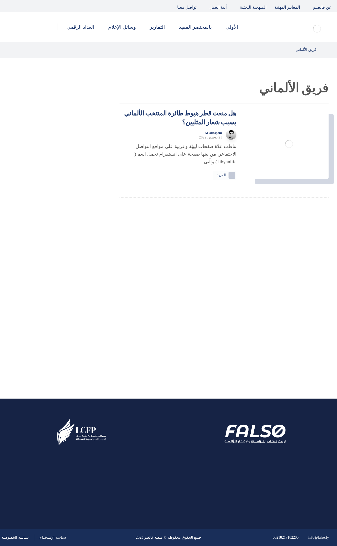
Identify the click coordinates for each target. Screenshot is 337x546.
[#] (97, 500)
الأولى (81, 292)
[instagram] (7, 6)
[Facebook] (32, 6)
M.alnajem (213, 133)
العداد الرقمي (74, 348)
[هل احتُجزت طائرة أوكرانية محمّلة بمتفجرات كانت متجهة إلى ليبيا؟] (88, 223)
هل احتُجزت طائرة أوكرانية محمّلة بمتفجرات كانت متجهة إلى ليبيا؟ (46, 222)
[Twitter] (19, 6)
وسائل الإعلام (74, 334)
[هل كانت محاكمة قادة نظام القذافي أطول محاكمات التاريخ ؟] (88, 169)
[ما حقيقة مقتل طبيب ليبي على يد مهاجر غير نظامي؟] (88, 196)
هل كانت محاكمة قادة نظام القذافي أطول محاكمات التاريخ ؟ (46, 169)
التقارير (80, 320)
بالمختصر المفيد (72, 306)
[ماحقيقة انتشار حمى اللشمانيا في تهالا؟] (88, 143)
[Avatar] (231, 134)
